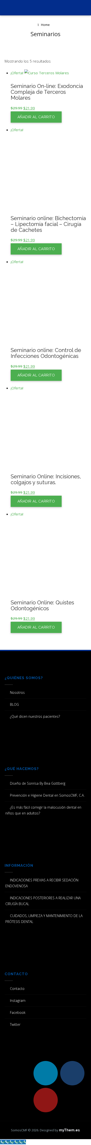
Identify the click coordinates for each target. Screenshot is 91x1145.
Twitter (15, 1024)
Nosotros (17, 692)
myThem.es (69, 1130)
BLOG (14, 704)
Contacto (17, 988)
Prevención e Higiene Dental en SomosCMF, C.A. (47, 795)
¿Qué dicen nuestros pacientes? (35, 716)
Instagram (17, 1000)
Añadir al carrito (36, 117)
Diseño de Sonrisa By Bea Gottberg (37, 783)
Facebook (17, 1012)
